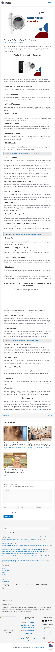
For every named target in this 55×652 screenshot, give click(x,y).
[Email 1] (51, 621)
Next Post (50, 415)
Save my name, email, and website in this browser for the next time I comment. (23, 512)
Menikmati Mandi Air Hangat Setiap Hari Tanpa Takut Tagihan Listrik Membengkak (21, 549)
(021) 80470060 (29, 633)
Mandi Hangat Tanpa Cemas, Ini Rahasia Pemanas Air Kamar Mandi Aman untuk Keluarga (23, 551)
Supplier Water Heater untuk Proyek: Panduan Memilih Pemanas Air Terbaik (19, 558)
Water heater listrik (8, 44)
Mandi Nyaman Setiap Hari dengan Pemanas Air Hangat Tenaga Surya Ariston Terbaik (14, 444)
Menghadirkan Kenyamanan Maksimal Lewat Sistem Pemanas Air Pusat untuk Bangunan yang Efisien (25, 536)
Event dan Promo (6, 570)
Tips (3, 579)
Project (4, 577)
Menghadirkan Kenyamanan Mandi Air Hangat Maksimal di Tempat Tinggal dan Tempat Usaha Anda (25, 545)
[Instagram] (46, 621)
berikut (39, 409)
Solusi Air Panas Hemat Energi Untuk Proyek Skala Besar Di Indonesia (18, 553)
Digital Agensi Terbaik (39, 647)
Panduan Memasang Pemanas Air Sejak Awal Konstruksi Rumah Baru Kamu (19, 539)
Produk (14, 42)
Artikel (38, 447)
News (3, 572)
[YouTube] (48, 621)
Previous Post (5, 415)
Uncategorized (5, 581)
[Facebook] (43, 621)
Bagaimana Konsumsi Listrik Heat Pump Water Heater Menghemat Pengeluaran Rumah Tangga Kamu (39, 444)
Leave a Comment (8, 42)
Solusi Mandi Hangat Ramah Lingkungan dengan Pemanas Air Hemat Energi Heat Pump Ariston (14, 471)
